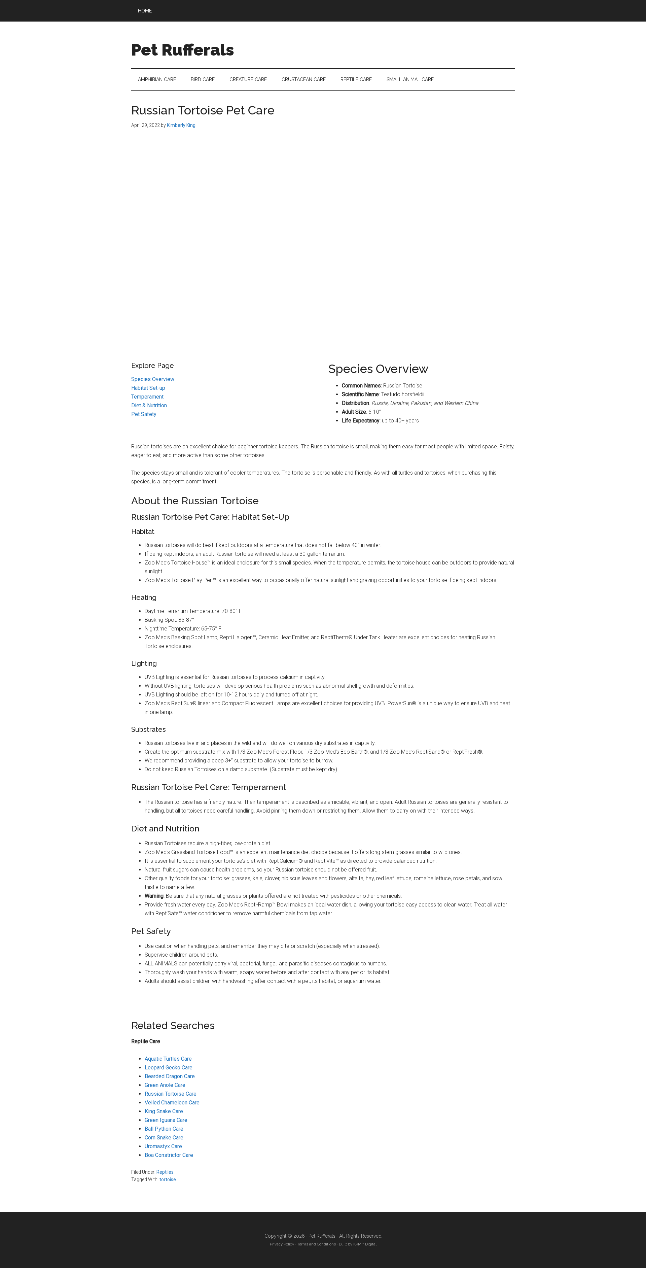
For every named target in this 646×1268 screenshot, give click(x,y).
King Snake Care (164, 1111)
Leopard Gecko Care (168, 1067)
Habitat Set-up (148, 388)
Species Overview (152, 379)
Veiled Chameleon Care (172, 1102)
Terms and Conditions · (317, 1244)
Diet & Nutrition (149, 405)
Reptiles (165, 1172)
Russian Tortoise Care (170, 1094)
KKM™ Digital (364, 1244)
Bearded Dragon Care (170, 1076)
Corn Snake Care (164, 1137)
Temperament (147, 396)
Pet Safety (143, 414)
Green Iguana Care (166, 1120)
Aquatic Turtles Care (168, 1059)
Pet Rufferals (182, 49)
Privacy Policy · (283, 1244)
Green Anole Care (165, 1085)
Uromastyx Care (163, 1146)
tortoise (167, 1179)
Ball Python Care (164, 1129)
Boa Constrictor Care (169, 1155)
